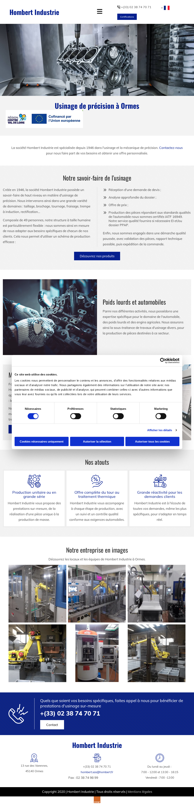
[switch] (75, 416)
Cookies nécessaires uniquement (41, 441)
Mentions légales (140, 792)
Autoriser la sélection (97, 441)
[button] (127, 17)
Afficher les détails (159, 430)
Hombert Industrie (34, 12)
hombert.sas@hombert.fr (97, 772)
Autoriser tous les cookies (152, 441)
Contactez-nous (171, 148)
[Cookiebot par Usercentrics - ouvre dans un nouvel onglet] (162, 361)
